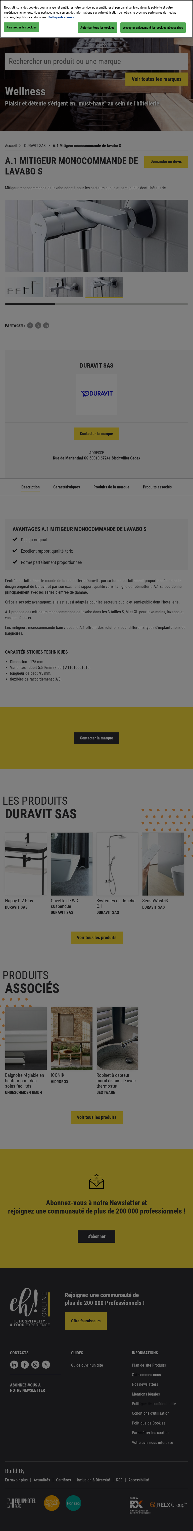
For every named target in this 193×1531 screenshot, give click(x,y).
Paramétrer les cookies (22, 27)
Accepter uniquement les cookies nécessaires (153, 27)
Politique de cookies (61, 17)
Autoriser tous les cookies (97, 27)
